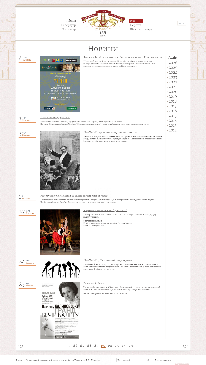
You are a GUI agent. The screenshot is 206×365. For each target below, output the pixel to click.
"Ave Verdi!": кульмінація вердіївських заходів (110, 132)
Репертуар (68, 25)
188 (89, 345)
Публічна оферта (163, 360)
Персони (136, 25)
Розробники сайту (182, 364)
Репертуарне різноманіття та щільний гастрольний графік (74, 195)
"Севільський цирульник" (55, 117)
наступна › (185, 346)
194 (131, 345)
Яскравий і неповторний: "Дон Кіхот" (105, 210)
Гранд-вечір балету (94, 283)
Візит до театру (141, 29)
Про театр (69, 29)
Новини (135, 20)
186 (75, 345)
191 (110, 345)
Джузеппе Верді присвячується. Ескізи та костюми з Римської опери (122, 57)
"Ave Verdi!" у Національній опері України (107, 260)
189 (96, 345)
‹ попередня (21, 346)
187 (82, 345)
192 (117, 345)
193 (124, 345)
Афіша (71, 20)
